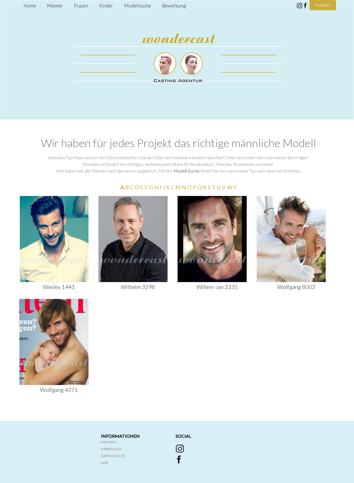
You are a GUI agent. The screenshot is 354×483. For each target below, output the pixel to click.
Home (30, 6)
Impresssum (111, 449)
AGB (104, 463)
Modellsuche (137, 6)
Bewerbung (174, 6)
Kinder (106, 6)
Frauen (81, 6)
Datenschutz (113, 456)
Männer (55, 6)
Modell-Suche (186, 170)
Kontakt (108, 442)
